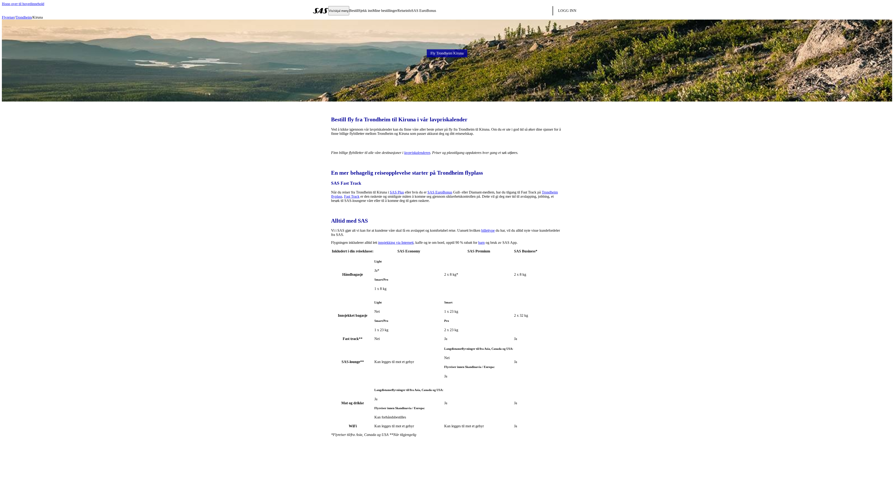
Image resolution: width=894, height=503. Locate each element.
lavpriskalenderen (417, 153)
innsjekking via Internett (395, 243)
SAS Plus (397, 192)
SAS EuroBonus (439, 192)
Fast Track (351, 196)
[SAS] (320, 10)
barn (481, 243)
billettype (488, 230)
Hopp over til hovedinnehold (23, 4)
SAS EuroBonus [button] (423, 11)
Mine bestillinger (384, 11)
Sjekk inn (365, 11)
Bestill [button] (354, 11)
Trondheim (24, 17)
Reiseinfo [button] (404, 11)
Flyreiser (8, 17)
